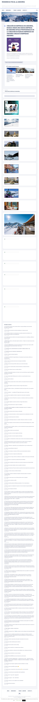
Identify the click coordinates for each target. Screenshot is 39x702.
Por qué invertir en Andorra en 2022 (10, 480)
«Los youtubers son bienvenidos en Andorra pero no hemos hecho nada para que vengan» (19, 438)
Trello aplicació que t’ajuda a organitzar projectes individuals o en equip (16, 663)
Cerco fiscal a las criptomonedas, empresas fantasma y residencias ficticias (17, 366)
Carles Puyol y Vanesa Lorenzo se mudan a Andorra (13, 369)
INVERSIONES (8, 10)
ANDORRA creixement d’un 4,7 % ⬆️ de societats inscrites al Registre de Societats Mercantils (20, 631)
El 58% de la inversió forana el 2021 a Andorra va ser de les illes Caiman (16, 363)
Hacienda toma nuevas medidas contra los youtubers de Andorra (15, 465)
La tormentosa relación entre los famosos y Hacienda (13, 411)
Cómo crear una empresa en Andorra (11, 488)
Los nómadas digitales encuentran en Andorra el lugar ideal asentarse (16, 385)
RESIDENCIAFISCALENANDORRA (17, 62)
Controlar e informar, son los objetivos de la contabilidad (14, 680)
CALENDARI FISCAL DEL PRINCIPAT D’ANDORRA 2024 (13, 351)
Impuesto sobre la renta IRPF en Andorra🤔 (12, 666)
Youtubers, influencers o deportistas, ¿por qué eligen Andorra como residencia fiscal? (18, 445)
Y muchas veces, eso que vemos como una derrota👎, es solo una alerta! (16, 669)
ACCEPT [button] (24, 700)
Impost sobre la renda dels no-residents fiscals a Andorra (14, 647)
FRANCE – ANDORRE (17, 10)
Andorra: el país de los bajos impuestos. (11, 354)
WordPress (19, 697)
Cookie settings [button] (18, 700)
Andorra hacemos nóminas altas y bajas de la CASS (19, 75)
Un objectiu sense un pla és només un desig (12, 644)
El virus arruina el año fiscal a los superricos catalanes (13, 404)
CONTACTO (25, 10)
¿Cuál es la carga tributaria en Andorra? (11, 448)
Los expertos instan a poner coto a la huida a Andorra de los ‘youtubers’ (16, 477)
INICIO (3, 10)
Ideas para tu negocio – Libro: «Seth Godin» (12, 677)
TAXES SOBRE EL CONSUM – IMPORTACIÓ (11, 628)
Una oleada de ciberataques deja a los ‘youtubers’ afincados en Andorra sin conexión (18, 419)
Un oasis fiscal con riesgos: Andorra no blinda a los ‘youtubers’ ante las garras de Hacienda (19, 456)
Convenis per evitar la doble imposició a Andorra (12, 641)
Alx (24, 697)
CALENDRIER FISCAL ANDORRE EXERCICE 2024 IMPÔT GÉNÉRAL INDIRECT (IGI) (17, 348)
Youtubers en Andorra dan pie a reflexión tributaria (13, 470)
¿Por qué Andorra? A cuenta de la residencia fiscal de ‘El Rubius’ (15, 459)
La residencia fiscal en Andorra (10, 683)
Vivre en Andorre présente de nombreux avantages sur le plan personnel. (16, 330)
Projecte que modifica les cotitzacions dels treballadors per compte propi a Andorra (18, 650)
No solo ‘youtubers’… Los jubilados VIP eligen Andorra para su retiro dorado (17, 392)
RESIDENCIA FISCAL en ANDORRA (13, 2)
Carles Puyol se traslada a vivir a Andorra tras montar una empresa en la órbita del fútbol (19, 462)
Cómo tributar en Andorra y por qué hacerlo (12, 430)
